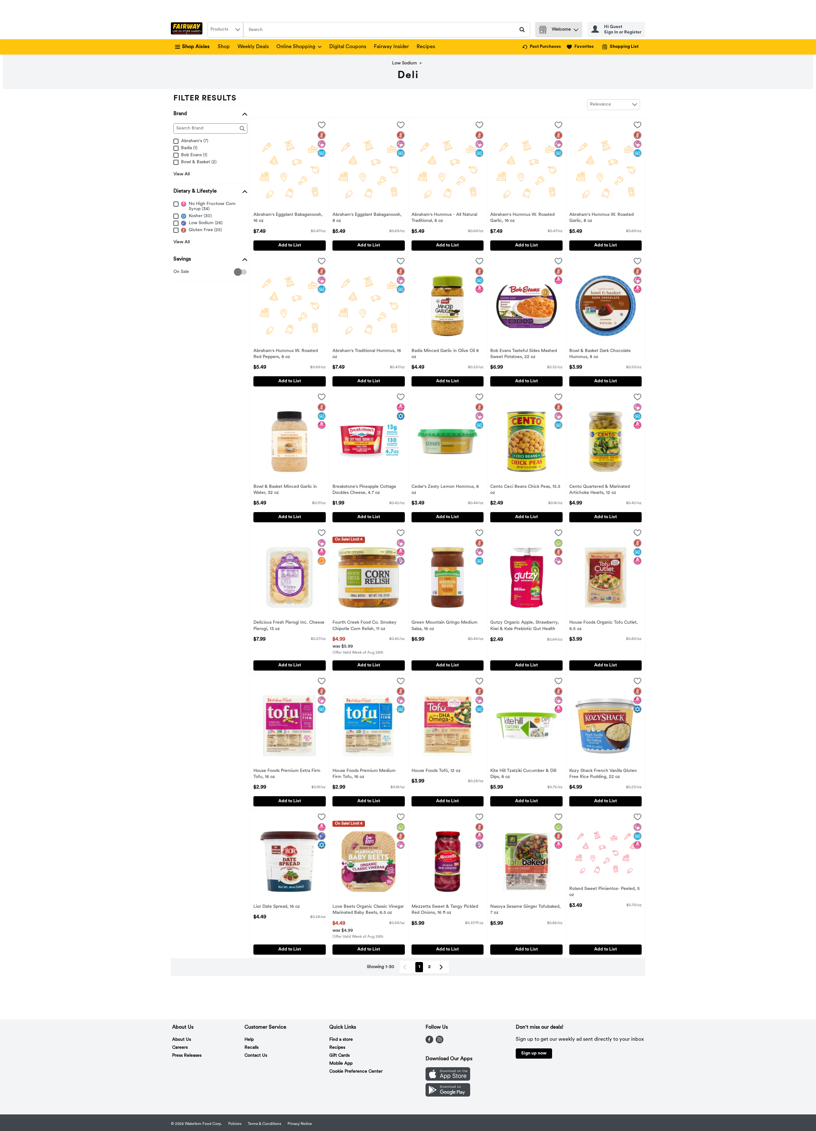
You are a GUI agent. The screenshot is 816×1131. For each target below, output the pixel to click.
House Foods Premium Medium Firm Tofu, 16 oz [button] (364, 774)
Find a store (341, 1039)
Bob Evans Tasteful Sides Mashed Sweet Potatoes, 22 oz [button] (523, 354)
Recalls (251, 1047)
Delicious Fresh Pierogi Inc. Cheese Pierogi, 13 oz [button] (288, 626)
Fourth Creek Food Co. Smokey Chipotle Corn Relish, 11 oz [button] (364, 626)
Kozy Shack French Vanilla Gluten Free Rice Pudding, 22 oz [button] (603, 774)
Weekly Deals (253, 46)
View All (181, 174)
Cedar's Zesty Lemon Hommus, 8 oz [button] (445, 490)
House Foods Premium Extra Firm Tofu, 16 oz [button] (286, 774)
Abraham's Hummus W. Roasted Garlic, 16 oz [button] (522, 218)
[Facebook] (429, 1042)
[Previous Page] (406, 967)
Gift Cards (339, 1055)
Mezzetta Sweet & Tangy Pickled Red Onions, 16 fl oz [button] (445, 910)
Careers (180, 1047)
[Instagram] (439, 1042)
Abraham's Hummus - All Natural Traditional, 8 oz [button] (444, 218)
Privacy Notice (300, 1124)
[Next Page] (442, 967)
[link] (541, 47)
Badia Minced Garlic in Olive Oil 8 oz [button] (445, 354)
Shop (224, 46)
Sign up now (534, 1053)
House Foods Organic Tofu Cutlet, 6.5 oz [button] (603, 626)
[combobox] (225, 29)
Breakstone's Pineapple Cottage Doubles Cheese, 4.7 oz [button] (364, 490)
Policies (234, 1124)
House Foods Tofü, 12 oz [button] (438, 771)
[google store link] (448, 1095)
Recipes (426, 46)
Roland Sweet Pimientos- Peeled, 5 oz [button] (604, 892)
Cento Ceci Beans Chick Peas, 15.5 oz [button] (525, 490)
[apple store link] (448, 1079)
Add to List (289, 245)
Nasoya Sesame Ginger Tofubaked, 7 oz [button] (525, 910)
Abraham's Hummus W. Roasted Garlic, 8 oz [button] (601, 218)
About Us (181, 1039)
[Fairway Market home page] (188, 29)
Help (249, 1039)
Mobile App (341, 1063)
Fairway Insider (391, 46)
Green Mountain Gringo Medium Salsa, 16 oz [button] (444, 626)
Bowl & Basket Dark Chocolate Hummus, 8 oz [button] (600, 354)
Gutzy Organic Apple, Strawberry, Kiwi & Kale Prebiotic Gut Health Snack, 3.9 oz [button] (524, 626)
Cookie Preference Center (355, 1071)
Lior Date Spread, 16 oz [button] (279, 907)
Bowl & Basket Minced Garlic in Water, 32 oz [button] (285, 490)
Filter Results (205, 98)
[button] (576, 28)
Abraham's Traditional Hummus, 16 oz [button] (366, 354)
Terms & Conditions (264, 1124)
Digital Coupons (347, 46)
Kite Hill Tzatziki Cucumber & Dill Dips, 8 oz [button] (523, 774)
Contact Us (255, 1055)
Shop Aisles (196, 46)
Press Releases (186, 1055)
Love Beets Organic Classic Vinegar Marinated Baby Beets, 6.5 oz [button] (368, 910)
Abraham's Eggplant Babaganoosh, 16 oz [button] (288, 218)
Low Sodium (404, 63)
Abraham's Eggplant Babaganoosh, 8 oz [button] (367, 218)
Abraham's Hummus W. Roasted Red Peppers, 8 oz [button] (285, 354)
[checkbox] (177, 272)
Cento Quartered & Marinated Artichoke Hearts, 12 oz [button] (599, 490)
